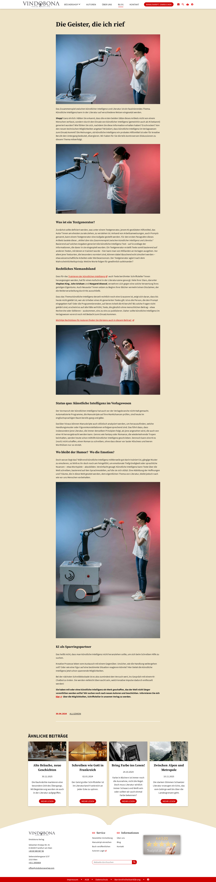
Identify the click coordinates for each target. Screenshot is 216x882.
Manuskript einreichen (102, 842)
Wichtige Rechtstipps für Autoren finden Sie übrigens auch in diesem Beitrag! (94, 320)
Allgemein (75, 713)
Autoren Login (98, 850)
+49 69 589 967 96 (36, 851)
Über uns (121, 838)
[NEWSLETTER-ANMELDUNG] (178, 4)
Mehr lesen (48, 801)
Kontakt (120, 846)
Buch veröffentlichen (101, 846)
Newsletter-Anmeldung (102, 838)
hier (58, 696)
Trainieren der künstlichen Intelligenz (86, 276)
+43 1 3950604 (35, 862)
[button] (72, 4)
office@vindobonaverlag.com (41, 868)
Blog (119, 842)
